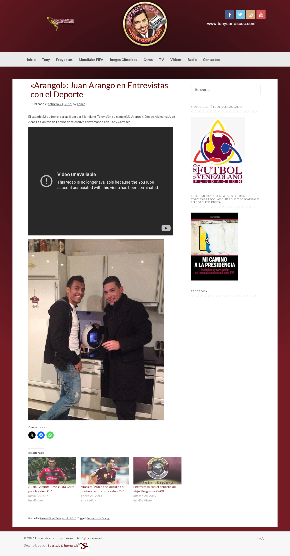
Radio (192, 60)
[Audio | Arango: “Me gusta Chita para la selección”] (52, 470)
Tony (46, 60)
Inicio (31, 60)
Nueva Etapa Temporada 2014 (58, 518)
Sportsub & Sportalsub (63, 545)
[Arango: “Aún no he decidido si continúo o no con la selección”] (105, 470)
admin (81, 104)
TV (161, 60)
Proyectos (64, 60)
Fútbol (90, 518)
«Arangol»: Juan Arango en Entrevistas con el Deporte (99, 89)
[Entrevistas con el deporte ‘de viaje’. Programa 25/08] (157, 470)
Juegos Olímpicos (123, 60)
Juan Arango (102, 518)
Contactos (211, 60)
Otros (148, 60)
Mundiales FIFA (91, 60)
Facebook (199, 291)
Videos (175, 60)
